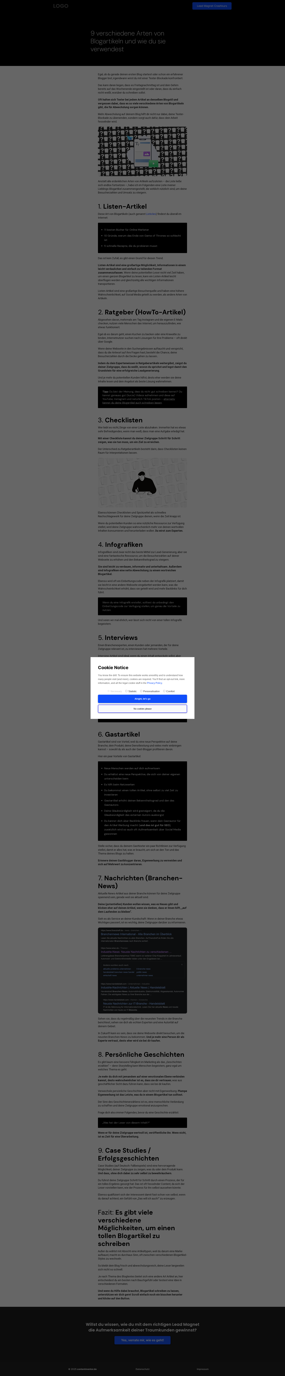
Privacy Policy (154, 683)
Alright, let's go (143, 699)
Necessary (116, 691)
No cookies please (143, 708)
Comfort (170, 691)
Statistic (132, 691)
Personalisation (151, 691)
